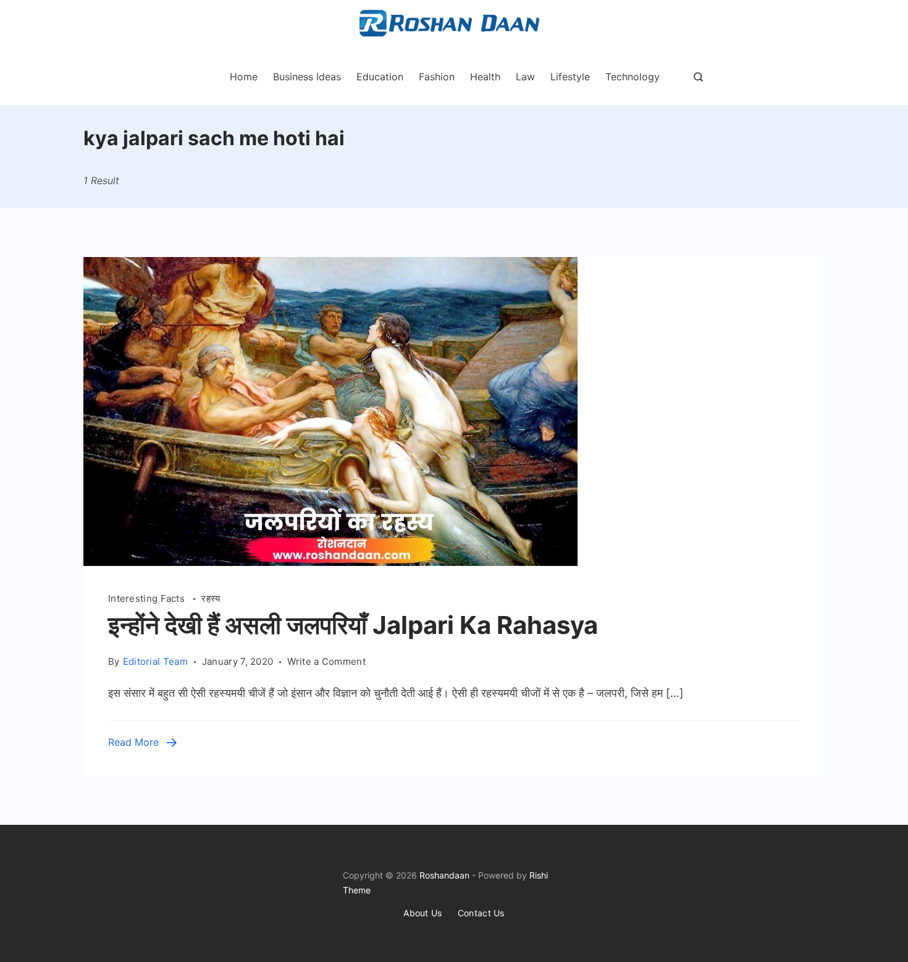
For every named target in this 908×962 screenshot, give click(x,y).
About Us (422, 913)
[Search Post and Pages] (698, 77)
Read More (133, 742)
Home (244, 76)
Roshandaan (444, 875)
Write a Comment (326, 662)
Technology (632, 76)
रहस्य (210, 598)
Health (485, 76)
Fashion (437, 76)
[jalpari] (330, 561)
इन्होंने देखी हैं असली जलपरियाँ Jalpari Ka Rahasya (353, 625)
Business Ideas (307, 76)
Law (525, 76)
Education (379, 76)
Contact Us (481, 913)
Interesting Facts (147, 598)
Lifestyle (570, 76)
